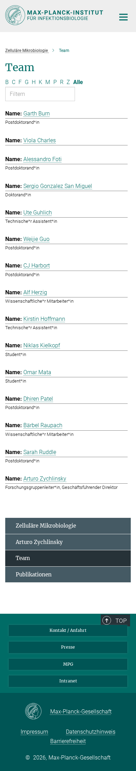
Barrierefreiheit (68, 741)
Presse (68, 647)
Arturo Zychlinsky (39, 542)
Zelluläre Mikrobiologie (46, 525)
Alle (78, 82)
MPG (68, 664)
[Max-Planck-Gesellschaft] (37, 711)
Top (121, 620)
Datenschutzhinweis (90, 731)
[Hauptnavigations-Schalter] (123, 17)
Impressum (34, 731)
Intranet (68, 680)
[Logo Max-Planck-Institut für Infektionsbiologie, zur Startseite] (55, 15)
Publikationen (34, 574)
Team (23, 558)
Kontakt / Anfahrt (68, 630)
